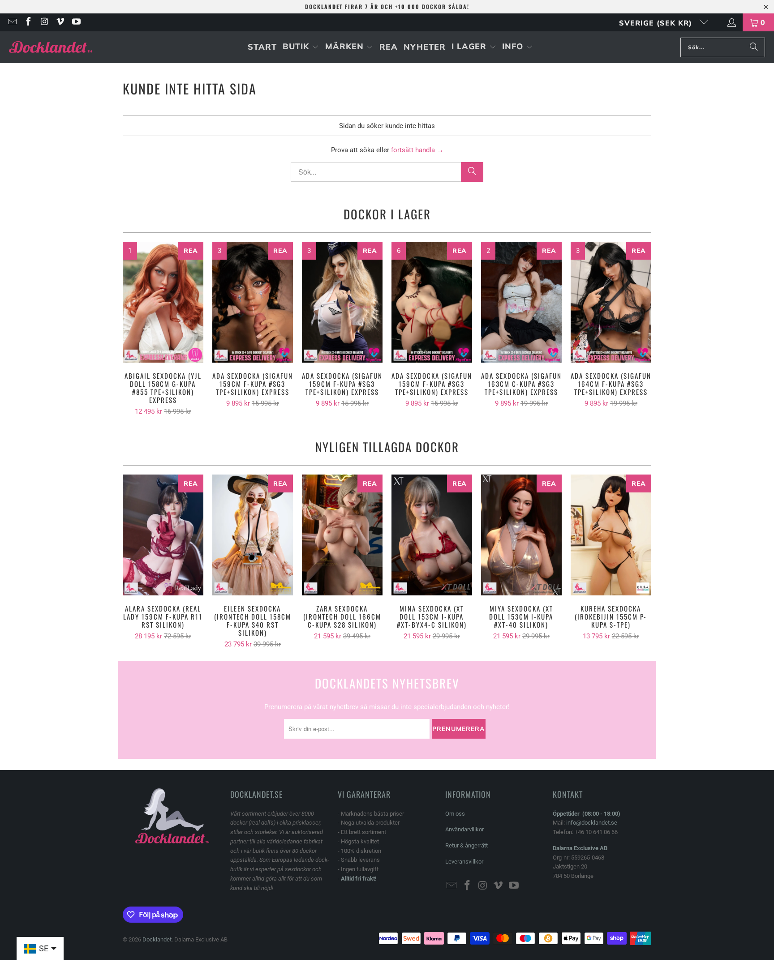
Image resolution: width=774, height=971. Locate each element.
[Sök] (754, 47)
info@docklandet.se (591, 822)
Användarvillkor (464, 829)
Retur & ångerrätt (466, 845)
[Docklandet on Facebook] (28, 22)
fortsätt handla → (417, 150)
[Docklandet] (50, 47)
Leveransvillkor (464, 861)
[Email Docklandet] (12, 22)
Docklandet (157, 939)
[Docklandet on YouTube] (76, 22)
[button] (301, 47)
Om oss (455, 813)
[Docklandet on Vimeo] (60, 22)
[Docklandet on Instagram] (44, 22)
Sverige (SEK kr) (657, 22)
